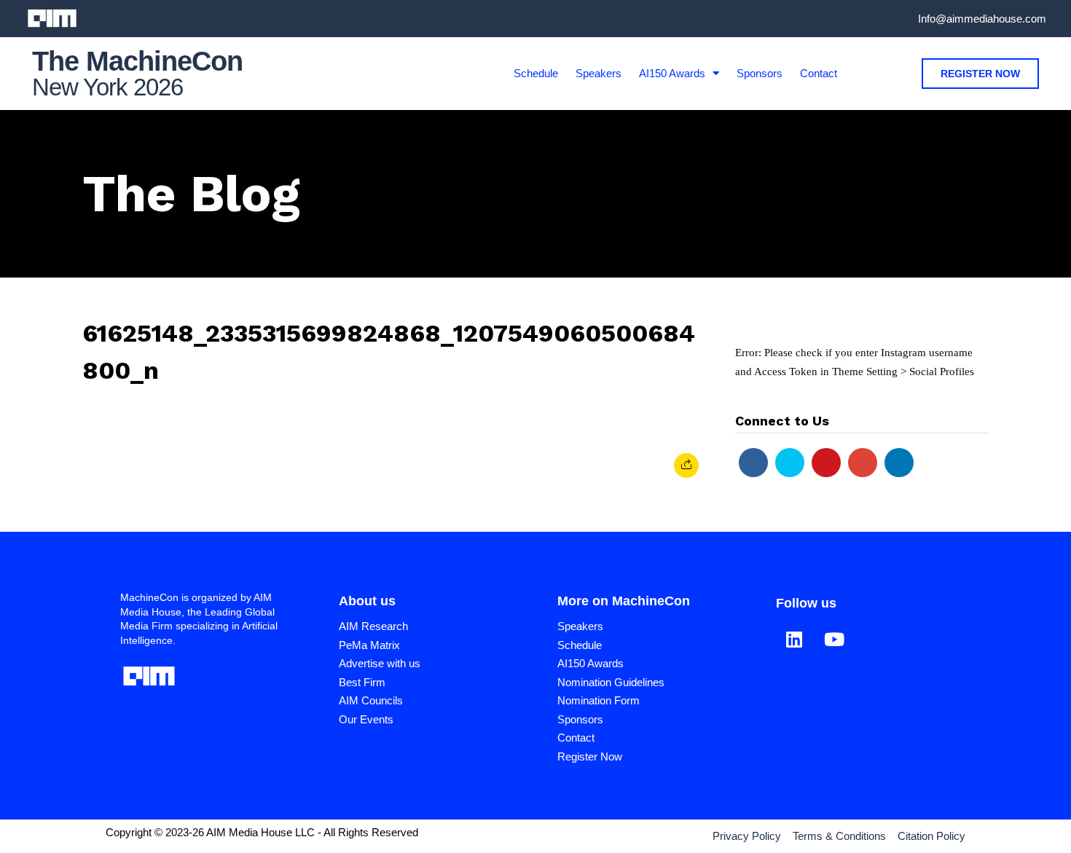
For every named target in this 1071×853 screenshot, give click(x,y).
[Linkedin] (899, 462)
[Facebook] (753, 462)
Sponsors (759, 73)
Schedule (536, 73)
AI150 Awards (672, 73)
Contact (818, 73)
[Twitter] (789, 462)
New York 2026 (107, 87)
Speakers (598, 73)
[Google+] (862, 462)
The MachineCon (137, 61)
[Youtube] (826, 462)
